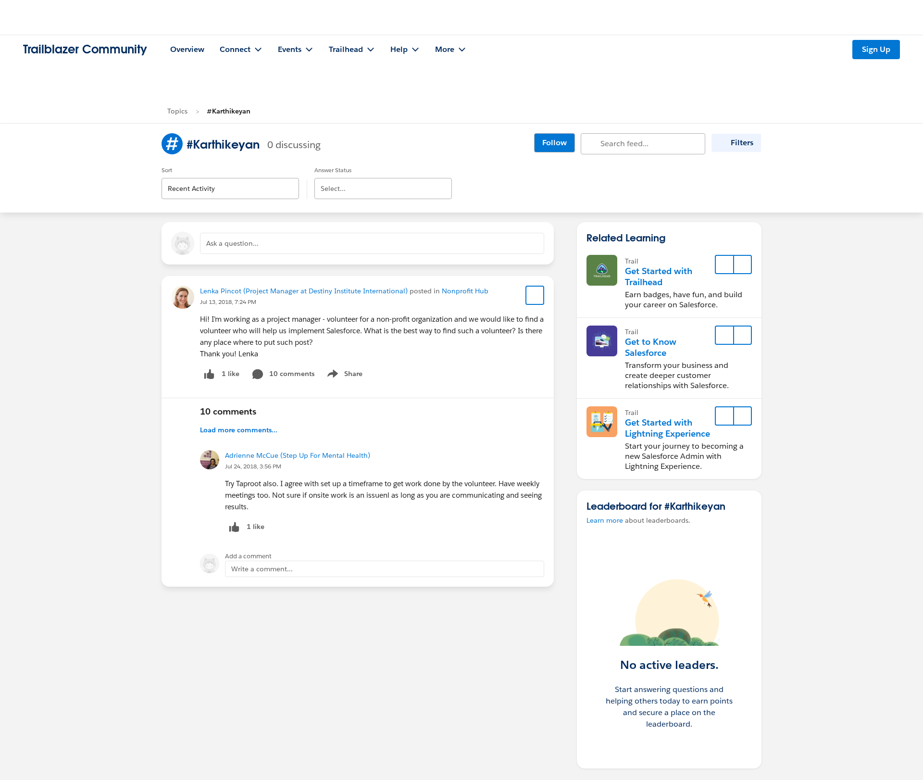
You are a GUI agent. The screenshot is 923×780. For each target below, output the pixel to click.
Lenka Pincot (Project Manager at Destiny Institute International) (304, 291)
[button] (742, 264)
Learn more (604, 520)
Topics (177, 111)
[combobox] (230, 180)
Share (343, 375)
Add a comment (248, 556)
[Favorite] (535, 295)
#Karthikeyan (228, 111)
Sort (167, 170)
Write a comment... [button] (262, 569)
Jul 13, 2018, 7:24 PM (228, 302)
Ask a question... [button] (232, 243)
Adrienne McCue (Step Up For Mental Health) (297, 455)
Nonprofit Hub (465, 291)
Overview (187, 49)
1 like (230, 373)
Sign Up (876, 49)
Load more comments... (238, 430)
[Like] (209, 373)
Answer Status (332, 170)
